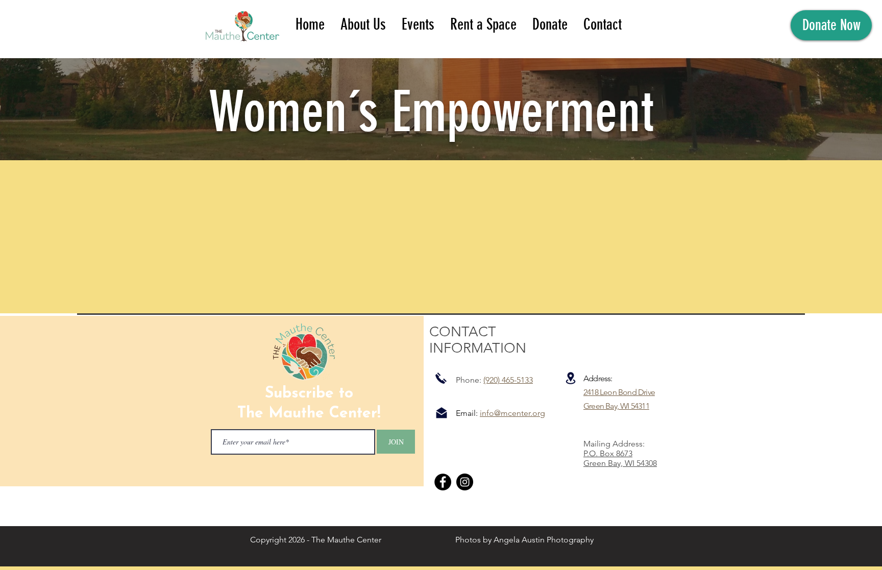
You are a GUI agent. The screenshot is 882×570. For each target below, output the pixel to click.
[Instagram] (464, 482)
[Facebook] (442, 482)
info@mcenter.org (512, 413)
